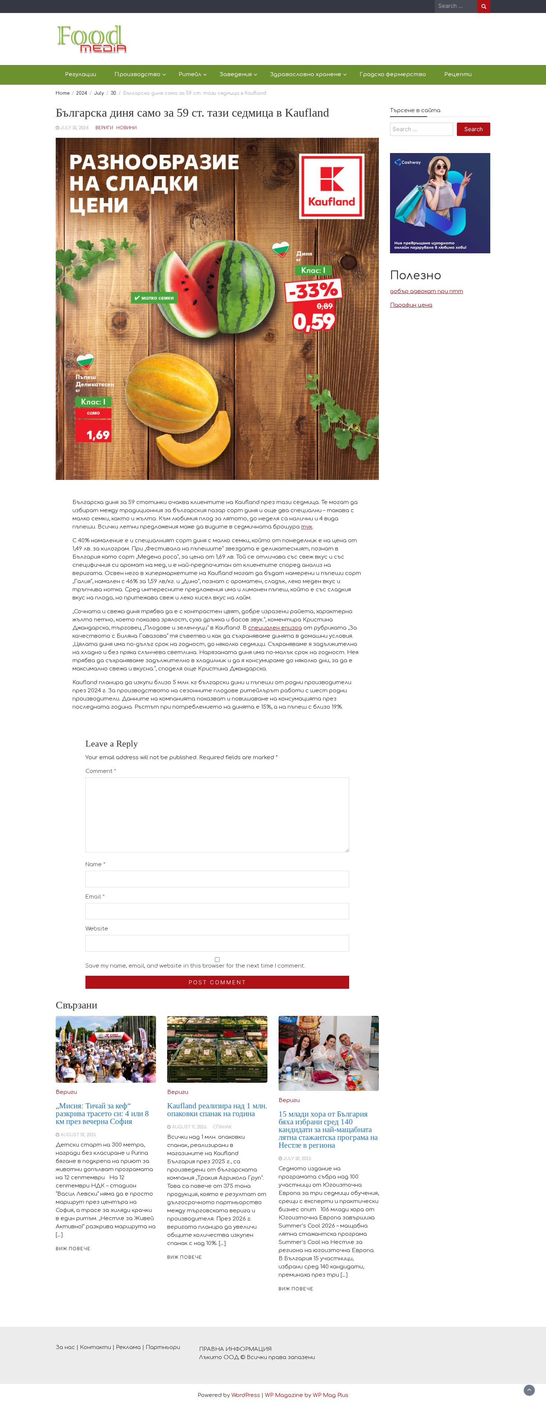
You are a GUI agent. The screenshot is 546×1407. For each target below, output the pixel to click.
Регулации (80, 74)
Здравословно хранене (305, 74)
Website (96, 929)
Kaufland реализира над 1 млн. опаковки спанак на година (217, 1109)
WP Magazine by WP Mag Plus (306, 1395)
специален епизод (275, 628)
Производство (137, 74)
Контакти (95, 1347)
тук (306, 527)
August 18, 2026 (78, 1135)
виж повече (73, 1249)
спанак (222, 1127)
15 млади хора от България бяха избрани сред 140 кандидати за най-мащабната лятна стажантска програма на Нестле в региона (328, 1129)
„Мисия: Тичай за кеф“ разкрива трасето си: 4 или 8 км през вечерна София (102, 1113)
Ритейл (190, 74)
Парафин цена (411, 305)
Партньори (163, 1347)
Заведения (236, 74)
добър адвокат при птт (426, 292)
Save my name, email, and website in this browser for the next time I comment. (195, 966)
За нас (65, 1347)
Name (95, 864)
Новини (126, 128)
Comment (100, 771)
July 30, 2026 (297, 1158)
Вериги (104, 128)
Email (95, 897)
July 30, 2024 (75, 128)
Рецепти (458, 74)
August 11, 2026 (189, 1127)
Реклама (128, 1347)
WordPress (245, 1395)
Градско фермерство (393, 74)
